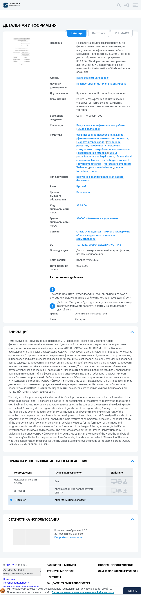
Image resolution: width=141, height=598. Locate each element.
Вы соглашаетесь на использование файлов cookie (83, 592)
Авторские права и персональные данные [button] (18, 571)
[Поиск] (119, 5)
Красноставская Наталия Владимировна (101, 83)
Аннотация (18, 332)
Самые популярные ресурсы (118, 571)
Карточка (98, 33)
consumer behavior (101, 167)
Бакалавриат (84, 192)
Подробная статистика (68, 537)
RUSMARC (122, 33)
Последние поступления (115, 565)
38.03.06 (81, 205)
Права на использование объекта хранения (47, 461)
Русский (81, 186)
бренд (113, 152)
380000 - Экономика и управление (97, 218)
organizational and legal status (95, 156)
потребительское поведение (112, 149)
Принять (132, 590)
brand (94, 171)
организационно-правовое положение (99, 134)
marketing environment (115, 160)
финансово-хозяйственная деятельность (102, 138)
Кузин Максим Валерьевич (92, 77)
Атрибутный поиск (60, 571)
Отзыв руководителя (89, 231)
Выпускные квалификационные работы (100, 125)
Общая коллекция (88, 128)
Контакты (54, 577)
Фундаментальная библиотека (68, 583)
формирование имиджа (92, 152)
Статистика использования (33, 519)
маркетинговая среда (90, 142)
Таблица (77, 33)
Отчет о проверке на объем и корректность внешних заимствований (103, 235)
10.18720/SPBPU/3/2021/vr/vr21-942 (98, 244)
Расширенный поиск (61, 565)
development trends (89, 163)
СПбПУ (9, 565)
